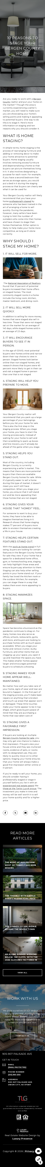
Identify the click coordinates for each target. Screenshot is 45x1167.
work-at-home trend (23, 547)
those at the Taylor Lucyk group (19, 788)
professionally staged (20, 201)
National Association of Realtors (24, 283)
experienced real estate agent (18, 786)
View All (22, 973)
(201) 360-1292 (14, 1075)
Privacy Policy (33, 1151)
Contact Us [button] (22, 1036)
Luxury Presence (22, 1138)
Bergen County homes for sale (18, 738)
